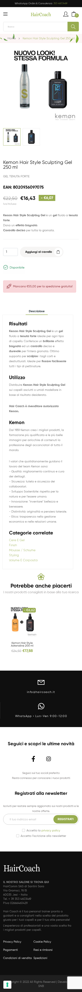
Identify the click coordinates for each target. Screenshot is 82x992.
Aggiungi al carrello (38, 252)
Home (12, 38)
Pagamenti (10, 950)
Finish (13, 545)
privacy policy (50, 830)
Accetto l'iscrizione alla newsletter (43, 836)
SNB (41, 986)
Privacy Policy (12, 941)
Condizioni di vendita (17, 958)
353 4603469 (60, 3)
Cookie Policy (42, 941)
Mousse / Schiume (22, 550)
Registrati (66, 819)
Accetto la (43, 830)
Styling (14, 555)
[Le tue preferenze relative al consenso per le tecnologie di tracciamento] (7, 985)
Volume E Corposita (23, 560)
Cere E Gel (17, 540)
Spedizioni (40, 958)
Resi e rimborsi (43, 950)
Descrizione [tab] (37, 311)
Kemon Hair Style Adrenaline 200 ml (22, 644)
